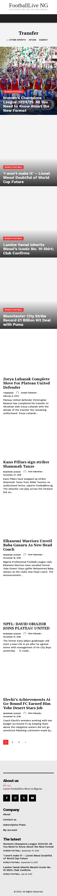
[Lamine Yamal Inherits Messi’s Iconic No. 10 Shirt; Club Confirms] (28, 223)
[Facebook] (6, 798)
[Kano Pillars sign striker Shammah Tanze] (28, 439)
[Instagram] (15, 798)
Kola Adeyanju (34, 633)
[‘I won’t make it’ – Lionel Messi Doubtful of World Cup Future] (28, 152)
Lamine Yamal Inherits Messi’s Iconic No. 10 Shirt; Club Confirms (27, 869)
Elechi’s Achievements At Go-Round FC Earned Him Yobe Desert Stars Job (27, 703)
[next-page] (25, 742)
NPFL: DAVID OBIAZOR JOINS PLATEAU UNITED (26, 625)
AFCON (32, 40)
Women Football (13, 92)
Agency (43, 40)
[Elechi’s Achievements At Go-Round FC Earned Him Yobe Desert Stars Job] (28, 676)
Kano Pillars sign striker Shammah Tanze (26, 464)
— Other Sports (16, 40)
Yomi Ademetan (35, 471)
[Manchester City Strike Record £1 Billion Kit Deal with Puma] (28, 295)
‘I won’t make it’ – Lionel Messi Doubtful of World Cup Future (27, 857)
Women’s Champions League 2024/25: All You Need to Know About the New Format (28, 845)
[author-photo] (18, 392)
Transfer (8, 393)
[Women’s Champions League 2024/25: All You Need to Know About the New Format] (28, 81)
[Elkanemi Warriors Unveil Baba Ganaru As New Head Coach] (28, 518)
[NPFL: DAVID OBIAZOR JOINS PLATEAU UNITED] (28, 601)
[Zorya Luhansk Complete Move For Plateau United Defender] (28, 356)
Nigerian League (12, 472)
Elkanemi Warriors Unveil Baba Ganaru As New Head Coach (27, 545)
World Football (13, 167)
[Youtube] (32, 798)
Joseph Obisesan (29, 393)
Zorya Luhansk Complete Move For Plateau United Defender (26, 383)
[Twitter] (23, 798)
